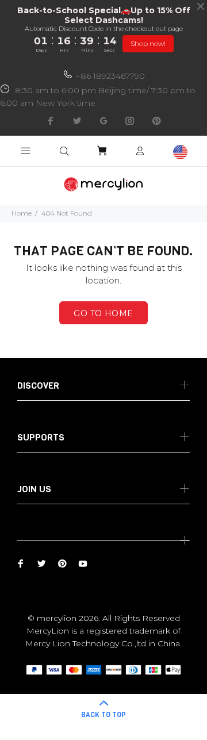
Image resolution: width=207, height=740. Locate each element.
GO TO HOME (103, 313)
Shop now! (148, 43)
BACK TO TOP (103, 714)
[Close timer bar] (200, 6)
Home (22, 213)
